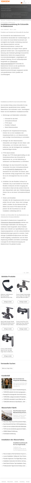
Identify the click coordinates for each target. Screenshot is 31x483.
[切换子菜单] (28, 2)
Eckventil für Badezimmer (15, 169)
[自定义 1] (2, 3)
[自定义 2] (7, 3)
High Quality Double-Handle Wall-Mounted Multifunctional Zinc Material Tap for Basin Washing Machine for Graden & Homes (8, 324)
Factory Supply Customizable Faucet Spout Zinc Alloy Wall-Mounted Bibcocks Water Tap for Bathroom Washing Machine (23, 297)
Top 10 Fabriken (12, 376)
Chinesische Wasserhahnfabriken (11, 222)
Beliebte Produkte (8, 276)
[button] (1, 422)
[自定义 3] (9, 3)
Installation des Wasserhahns (13, 20)
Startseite (3, 20)
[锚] (4, 3)
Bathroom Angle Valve (7, 368)
